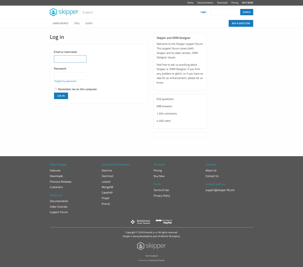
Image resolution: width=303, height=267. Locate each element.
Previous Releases (60, 181)
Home (190, 2)
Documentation (205, 2)
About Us (211, 170)
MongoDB (107, 187)
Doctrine (107, 170)
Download (222, 2)
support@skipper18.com (220, 190)
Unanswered (60, 23)
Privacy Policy (162, 195)
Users (89, 23)
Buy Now (247, 2)
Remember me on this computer (77, 89)
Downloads (56, 176)
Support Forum (59, 212)
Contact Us (212, 176)
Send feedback (151, 255)
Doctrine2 (107, 176)
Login (203, 12)
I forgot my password (65, 81)
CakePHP (107, 192)
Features (55, 170)
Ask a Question (241, 23)
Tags (77, 23)
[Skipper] (151, 247)
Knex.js (106, 204)
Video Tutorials (58, 206)
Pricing (234, 2)
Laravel (106, 181)
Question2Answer (157, 260)
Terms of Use (161, 190)
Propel (105, 198)
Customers (56, 187)
